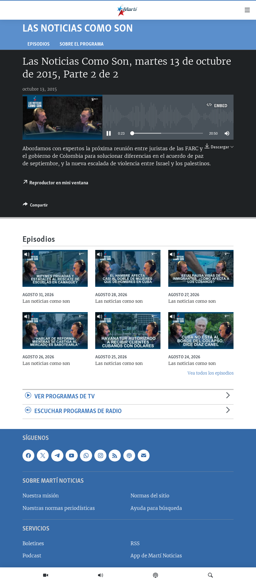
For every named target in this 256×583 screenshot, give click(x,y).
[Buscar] (210, 575)
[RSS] (115, 455)
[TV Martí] (45, 575)
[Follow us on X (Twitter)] (43, 455)
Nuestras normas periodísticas (58, 508)
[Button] (35, 206)
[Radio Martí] (100, 575)
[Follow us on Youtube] (71, 455)
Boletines (33, 544)
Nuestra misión (40, 496)
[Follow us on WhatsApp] (86, 455)
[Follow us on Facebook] (28, 455)
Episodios (38, 44)
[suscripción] (144, 455)
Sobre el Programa (82, 44)
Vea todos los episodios (211, 373)
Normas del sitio (149, 496)
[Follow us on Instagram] (100, 455)
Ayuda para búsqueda (156, 508)
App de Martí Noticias (156, 556)
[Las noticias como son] (55, 268)
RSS (135, 544)
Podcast (31, 556)
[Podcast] (155, 575)
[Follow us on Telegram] (57, 455)
